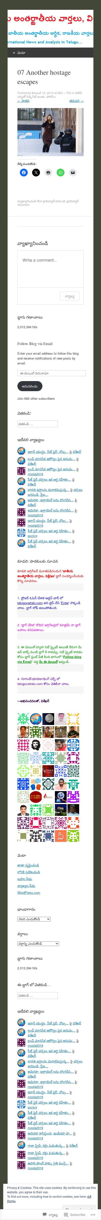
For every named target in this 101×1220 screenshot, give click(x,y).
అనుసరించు (30, 386)
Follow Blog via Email (34, 343)
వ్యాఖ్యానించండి (26, 201)
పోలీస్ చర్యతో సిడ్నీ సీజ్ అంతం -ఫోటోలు (49, 95)
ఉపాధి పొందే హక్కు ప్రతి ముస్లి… (48, 1163)
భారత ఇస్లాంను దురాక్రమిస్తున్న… (48, 489)
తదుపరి (76, 100)
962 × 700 (64, 93)
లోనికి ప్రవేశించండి (28, 872)
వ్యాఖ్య (69, 296)
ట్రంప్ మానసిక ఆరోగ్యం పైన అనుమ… (52, 458)
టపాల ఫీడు (24, 878)
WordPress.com (28, 892)
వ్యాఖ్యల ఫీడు (26, 885)
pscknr (32, 535)
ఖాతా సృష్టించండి (28, 865)
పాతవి (23, 100)
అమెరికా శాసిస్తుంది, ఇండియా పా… (50, 1133)
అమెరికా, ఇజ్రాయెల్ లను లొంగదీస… (51, 500)
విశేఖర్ (77, 451)
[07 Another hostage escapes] (50, 154)
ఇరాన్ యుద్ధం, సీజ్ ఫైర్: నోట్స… (48, 451)
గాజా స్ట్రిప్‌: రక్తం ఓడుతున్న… (46, 1145)
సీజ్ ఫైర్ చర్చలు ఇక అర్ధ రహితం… (49, 479)
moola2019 (35, 474)
